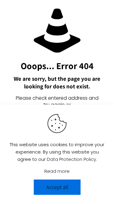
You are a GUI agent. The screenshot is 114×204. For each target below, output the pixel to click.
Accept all (57, 187)
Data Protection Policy (71, 159)
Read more (57, 171)
